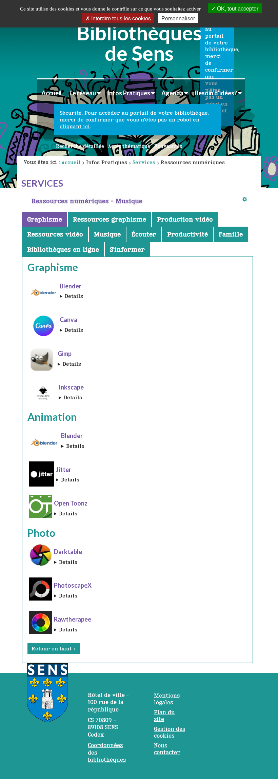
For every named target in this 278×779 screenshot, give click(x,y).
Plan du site (164, 715)
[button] (85, 93)
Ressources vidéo (55, 234)
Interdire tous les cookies (120, 18)
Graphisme (44, 219)
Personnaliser (178, 18)
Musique (107, 234)
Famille (231, 234)
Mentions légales (167, 698)
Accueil (51, 93)
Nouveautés (168, 146)
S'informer (127, 249)
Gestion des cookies (169, 732)
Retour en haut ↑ (54, 648)
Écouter (144, 234)
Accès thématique (129, 146)
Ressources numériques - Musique (87, 200)
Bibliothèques (139, 41)
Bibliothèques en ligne (63, 249)
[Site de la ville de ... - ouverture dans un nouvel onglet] (47, 696)
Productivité (187, 234)
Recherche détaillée (80, 146)
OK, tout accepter (237, 8)
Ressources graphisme (109, 219)
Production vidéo (185, 219)
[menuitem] (51, 93)
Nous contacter (167, 748)
